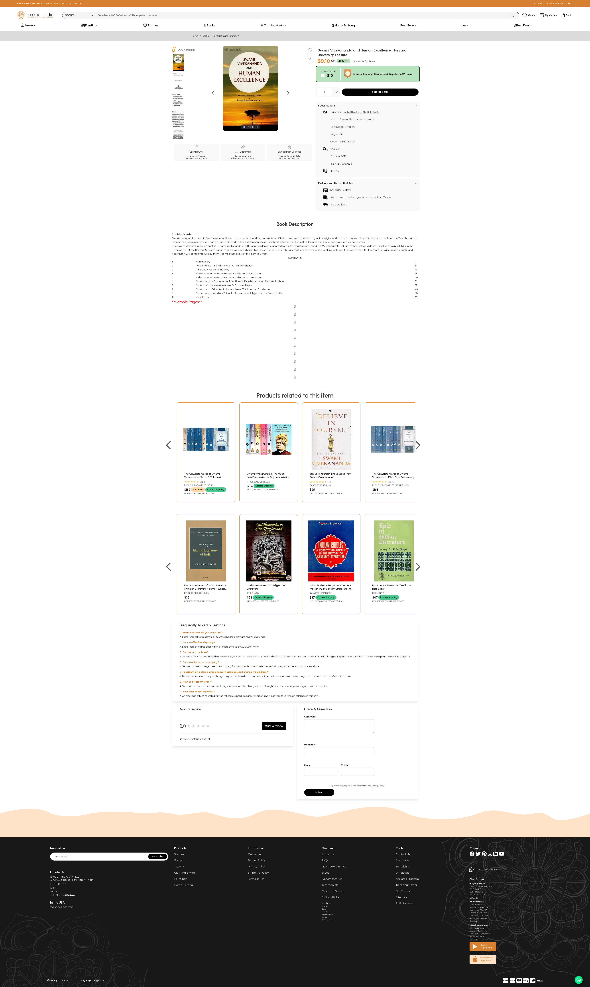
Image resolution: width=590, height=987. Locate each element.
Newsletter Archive (334, 866)
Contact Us (403, 854)
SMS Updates (404, 903)
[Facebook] (472, 854)
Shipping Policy (258, 872)
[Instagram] (490, 854)
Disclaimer (255, 854)
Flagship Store (477, 883)
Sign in (538, 3)
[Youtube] (501, 854)
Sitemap (401, 897)
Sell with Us (403, 866)
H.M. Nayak (380, 593)
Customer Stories (333, 891)
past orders (285, 686)
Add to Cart (380, 92)
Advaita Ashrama (204, 485)
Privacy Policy (378, 785)
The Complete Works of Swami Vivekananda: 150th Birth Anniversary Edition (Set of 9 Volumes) (393, 477)
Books (206, 35)
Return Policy (256, 860)
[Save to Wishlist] (310, 51)
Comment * (310, 716)
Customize (402, 860)
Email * (308, 765)
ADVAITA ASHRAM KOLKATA (361, 112)
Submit (319, 792)
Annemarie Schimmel (198, 593)
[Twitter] (478, 854)
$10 (330, 75)
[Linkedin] (495, 854)
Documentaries (332, 878)
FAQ (570, 3)
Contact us (555, 3)
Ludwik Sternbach (322, 593)
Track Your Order (406, 885)
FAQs (325, 860)
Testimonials (330, 885)
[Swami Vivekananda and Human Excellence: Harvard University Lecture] (178, 63)
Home (195, 35)
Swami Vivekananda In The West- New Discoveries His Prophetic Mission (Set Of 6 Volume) (268, 477)
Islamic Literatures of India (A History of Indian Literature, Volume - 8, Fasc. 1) (205, 589)
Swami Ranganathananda (357, 119)
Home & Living (183, 885)
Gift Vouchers (404, 891)
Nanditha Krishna (322, 485)
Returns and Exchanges (345, 197)
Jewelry (179, 866)
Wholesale (402, 872)
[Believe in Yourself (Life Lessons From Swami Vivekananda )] (331, 469)
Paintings (180, 878)
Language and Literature (226, 35)
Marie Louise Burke (260, 481)
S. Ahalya (254, 593)
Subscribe (157, 856)
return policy (403, 656)
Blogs (325, 872)
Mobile (344, 765)
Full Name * (310, 744)
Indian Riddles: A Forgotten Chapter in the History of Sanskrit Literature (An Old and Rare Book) (331, 589)
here (258, 686)
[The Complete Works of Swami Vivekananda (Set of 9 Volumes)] (206, 469)
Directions (474, 897)
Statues (179, 854)
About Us (328, 854)
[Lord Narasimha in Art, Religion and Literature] (268, 580)
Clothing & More (185, 872)
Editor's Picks (330, 897)
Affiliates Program (407, 878)
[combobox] (302, 15)
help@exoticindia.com (339, 676)
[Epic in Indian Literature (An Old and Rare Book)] (394, 580)
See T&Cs (203, 158)
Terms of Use (361, 785)
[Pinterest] (484, 854)
